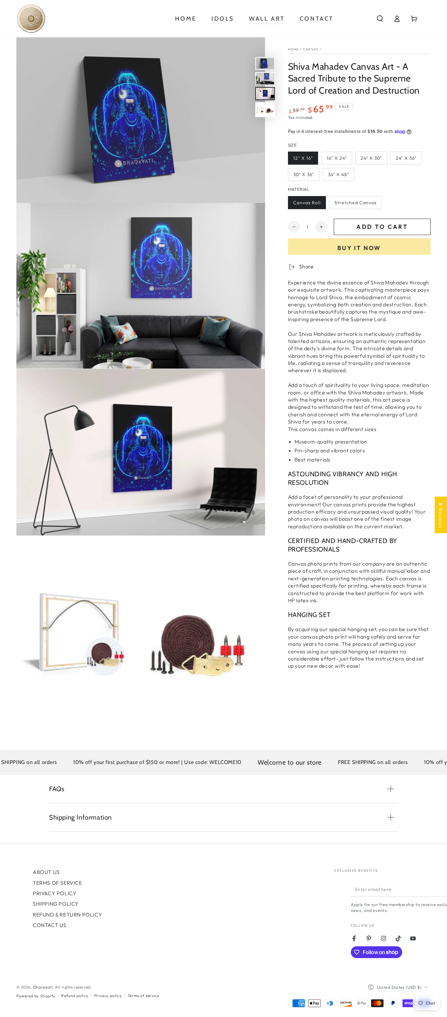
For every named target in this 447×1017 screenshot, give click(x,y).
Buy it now (359, 248)
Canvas (311, 49)
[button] (379, 18)
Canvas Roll (307, 203)
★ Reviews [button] (441, 514)
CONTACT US (49, 925)
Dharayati (43, 987)
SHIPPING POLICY (56, 903)
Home (293, 49)
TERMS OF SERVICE (57, 883)
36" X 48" (338, 175)
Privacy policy (107, 995)
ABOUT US (46, 872)
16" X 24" (337, 158)
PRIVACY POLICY (55, 893)
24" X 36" (406, 158)
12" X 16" (303, 158)
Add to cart (382, 226)
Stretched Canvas (355, 203)
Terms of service (143, 995)
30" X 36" (303, 175)
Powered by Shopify (35, 995)
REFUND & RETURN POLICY (67, 914)
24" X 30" (371, 158)
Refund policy (74, 995)
